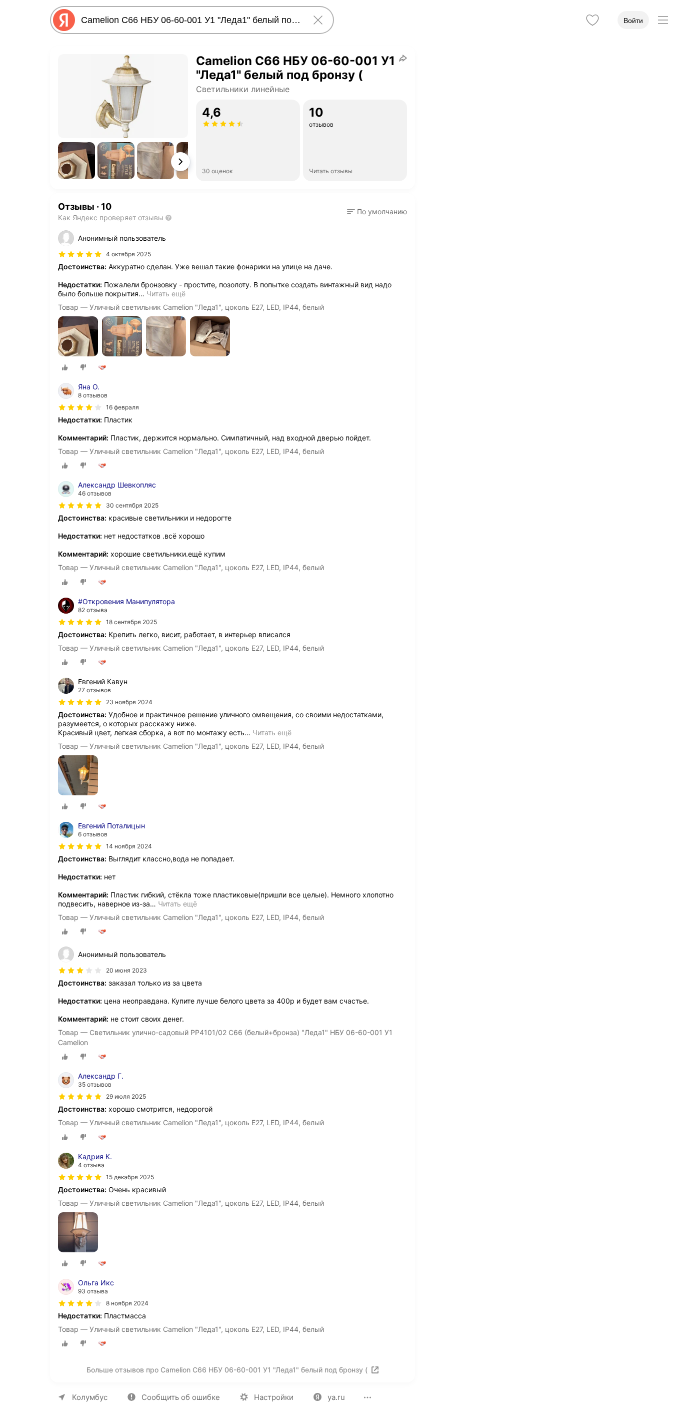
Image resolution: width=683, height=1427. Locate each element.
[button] (76, 160)
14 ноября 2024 (129, 846)
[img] (80, 254)
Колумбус (90, 1397)
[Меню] (663, 20)
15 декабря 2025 (130, 1177)
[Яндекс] (64, 20)
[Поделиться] (403, 58)
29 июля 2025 (126, 1096)
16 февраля (122, 407)
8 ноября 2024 (127, 1303)
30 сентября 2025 (132, 505)
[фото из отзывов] (78, 337)
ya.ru (336, 1397)
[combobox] (190, 20)
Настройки (274, 1397)
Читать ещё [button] (166, 293)
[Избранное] (593, 20)
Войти (633, 21)
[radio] (65, 367)
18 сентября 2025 (131, 622)
